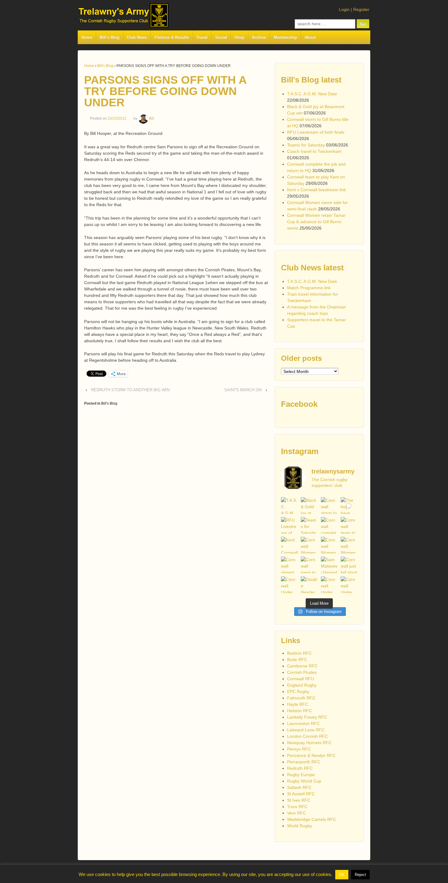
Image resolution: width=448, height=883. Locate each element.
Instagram (299, 451)
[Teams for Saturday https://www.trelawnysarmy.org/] (309, 525)
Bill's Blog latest (311, 79)
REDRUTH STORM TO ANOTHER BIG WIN (130, 390)
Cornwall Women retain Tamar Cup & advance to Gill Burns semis (316, 221)
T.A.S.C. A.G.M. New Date (312, 93)
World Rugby (299, 825)
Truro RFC (297, 806)
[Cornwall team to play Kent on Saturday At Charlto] (349, 525)
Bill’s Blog (109, 37)
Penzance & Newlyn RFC (311, 755)
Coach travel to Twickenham (314, 151)
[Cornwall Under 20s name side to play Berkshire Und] (289, 584)
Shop (239, 37)
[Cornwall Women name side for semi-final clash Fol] (309, 545)
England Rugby (302, 685)
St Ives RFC (298, 800)
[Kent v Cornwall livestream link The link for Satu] (289, 545)
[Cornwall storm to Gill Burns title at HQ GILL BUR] (329, 505)
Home (86, 37)
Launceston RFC (303, 723)
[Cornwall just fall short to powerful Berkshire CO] (349, 565)
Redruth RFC (300, 768)
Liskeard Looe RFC (306, 729)
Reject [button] (360, 874)
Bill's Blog (105, 66)
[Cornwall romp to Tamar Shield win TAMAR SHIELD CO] (309, 565)
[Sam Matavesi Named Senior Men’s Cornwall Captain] (329, 565)
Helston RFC (299, 710)
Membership (285, 37)
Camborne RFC (302, 665)
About (310, 37)
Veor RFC (296, 813)
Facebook (299, 404)
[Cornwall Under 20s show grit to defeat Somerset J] (329, 584)
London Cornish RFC (307, 736)
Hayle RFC (297, 704)
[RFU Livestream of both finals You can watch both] (289, 525)
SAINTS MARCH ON (242, 390)
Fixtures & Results (172, 37)
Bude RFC (297, 659)
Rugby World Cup (304, 781)
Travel (202, 37)
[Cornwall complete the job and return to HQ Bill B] (329, 525)
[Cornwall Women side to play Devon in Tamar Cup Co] (329, 545)
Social (221, 37)
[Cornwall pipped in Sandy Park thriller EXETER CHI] (289, 565)
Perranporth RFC (303, 761)
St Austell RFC (301, 793)
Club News (137, 37)
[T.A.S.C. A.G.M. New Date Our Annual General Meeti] (289, 505)
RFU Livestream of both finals (315, 132)
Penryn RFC (299, 749)
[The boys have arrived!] (349, 505)
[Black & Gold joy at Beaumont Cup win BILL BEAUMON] (309, 505)
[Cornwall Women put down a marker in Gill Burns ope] (349, 545)
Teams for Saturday (306, 144)
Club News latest (312, 267)
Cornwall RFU (300, 678)
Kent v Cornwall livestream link (316, 189)
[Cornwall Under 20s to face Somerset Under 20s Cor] (349, 584)
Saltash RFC (299, 787)
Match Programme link (309, 287)
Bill (151, 118)
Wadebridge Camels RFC (311, 819)
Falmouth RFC (301, 697)
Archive (259, 37)
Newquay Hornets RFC (309, 742)
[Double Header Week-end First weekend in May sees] (309, 584)
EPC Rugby (298, 691)
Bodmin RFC (299, 653)
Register (361, 9)
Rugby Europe (301, 774)
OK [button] (342, 874)
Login (344, 9)
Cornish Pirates (302, 672)
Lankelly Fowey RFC (307, 717)
